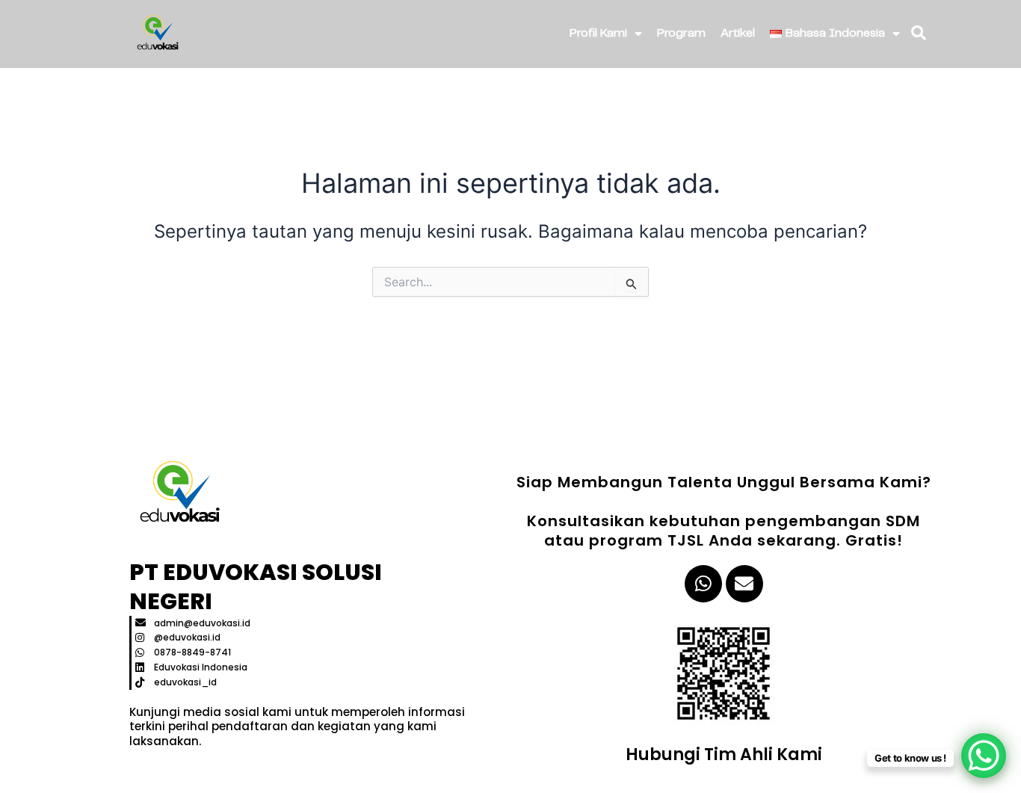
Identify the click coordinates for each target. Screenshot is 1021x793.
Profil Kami (598, 33)
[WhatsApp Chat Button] (983, 755)
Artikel (738, 33)
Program (681, 33)
